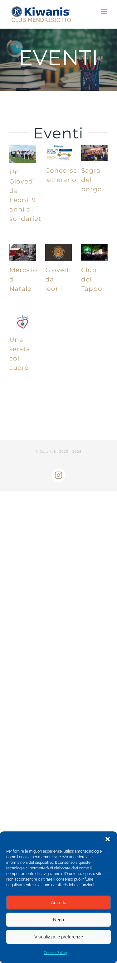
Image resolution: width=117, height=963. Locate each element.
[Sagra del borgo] (94, 153)
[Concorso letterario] (58, 153)
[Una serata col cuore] (22, 322)
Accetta (58, 902)
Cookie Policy (55, 953)
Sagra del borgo (91, 180)
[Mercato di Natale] (22, 252)
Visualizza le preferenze (58, 936)
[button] (108, 839)
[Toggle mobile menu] (104, 11)
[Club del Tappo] (94, 252)
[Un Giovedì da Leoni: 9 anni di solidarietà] (22, 154)
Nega (58, 919)
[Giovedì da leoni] (58, 252)
